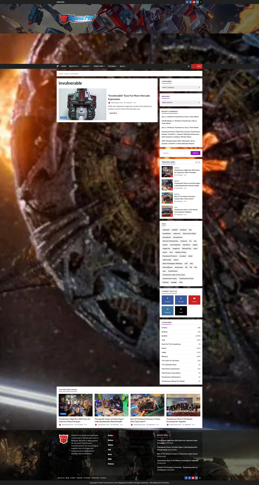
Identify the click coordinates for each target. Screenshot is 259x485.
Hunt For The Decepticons (171, 344)
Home (63, 66)
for (190, 241)
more (195, 248)
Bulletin (176, 194)
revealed (182, 256)
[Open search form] (188, 66)
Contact (103, 478)
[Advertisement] (129, 48)
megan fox (166, 248)
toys (164, 271)
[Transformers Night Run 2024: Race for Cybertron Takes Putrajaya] (76, 405)
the (195, 267)
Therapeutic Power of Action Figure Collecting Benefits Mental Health (167, 211)
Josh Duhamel (175, 245)
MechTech (186, 245)
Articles (176, 207)
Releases (63, 117)
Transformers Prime (186, 278)
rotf (186, 263)
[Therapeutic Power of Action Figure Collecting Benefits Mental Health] (111, 405)
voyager (174, 282)
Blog (122, 66)
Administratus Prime (117, 103)
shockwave (179, 267)
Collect (85, 66)
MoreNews (154, 483)
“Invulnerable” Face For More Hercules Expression (82, 104)
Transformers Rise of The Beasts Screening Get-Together (167, 171)
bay (190, 230)
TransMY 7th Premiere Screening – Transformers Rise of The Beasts (167, 184)
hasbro (165, 245)
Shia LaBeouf (167, 267)
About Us (73, 66)
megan (195, 245)
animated (166, 230)
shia (191, 263)
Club (175, 168)
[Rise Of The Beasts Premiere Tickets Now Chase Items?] (147, 405)
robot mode (167, 260)
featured (184, 241)
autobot (175, 230)
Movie (164, 348)
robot (190, 256)
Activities (87, 478)
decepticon (167, 237)
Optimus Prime (180, 252)
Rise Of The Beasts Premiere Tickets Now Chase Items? (177, 454)
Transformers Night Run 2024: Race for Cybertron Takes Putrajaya (167, 198)
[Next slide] (199, 162)
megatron (176, 248)
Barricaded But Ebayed (186, 143)
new (171, 252)
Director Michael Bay (170, 241)
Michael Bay (186, 248)
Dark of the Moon (189, 233)
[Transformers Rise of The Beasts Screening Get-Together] (183, 405)
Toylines (111, 66)
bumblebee (167, 233)
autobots (183, 230)
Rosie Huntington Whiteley (172, 263)
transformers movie (170, 278)
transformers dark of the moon (174, 275)
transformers (173, 271)
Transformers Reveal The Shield (173, 381)
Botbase (165, 332)
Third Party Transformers (171, 369)
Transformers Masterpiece (171, 377)
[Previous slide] (196, 162)
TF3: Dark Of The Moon (170, 360)
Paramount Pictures (170, 256)
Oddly (164, 352)
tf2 (186, 267)
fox (195, 241)
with (180, 282)
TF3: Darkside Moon (169, 365)
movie (165, 252)
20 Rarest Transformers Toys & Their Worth (183, 117)
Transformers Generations (171, 373)
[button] (58, 66)
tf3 (191, 267)
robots (176, 260)
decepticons (177, 237)
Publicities (98, 66)
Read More (114, 113)
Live (199, 66)
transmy (165, 282)
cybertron (176, 233)
